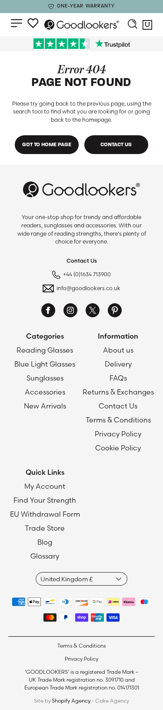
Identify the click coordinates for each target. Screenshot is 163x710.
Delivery (118, 364)
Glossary (44, 556)
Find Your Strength (44, 500)
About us (118, 350)
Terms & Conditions (118, 419)
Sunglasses (45, 378)
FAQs (118, 378)
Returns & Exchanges (118, 392)
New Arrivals (45, 405)
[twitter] (93, 311)
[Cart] (147, 27)
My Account (44, 486)
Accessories (45, 392)
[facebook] (48, 311)
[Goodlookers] (81, 25)
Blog (44, 542)
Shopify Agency (71, 700)
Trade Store (45, 528)
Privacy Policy (118, 433)
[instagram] (70, 311)
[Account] (33, 23)
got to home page (46, 144)
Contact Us (118, 405)
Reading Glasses (45, 350)
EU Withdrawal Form (45, 514)
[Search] (132, 25)
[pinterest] (115, 311)
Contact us (116, 144)
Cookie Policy (118, 447)
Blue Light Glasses (44, 364)
